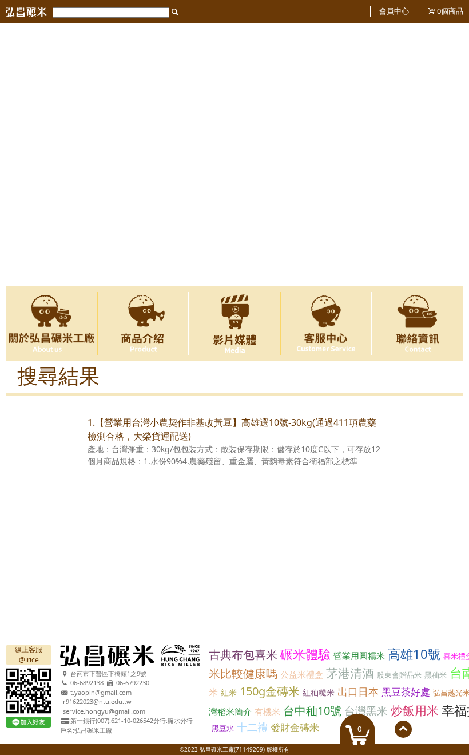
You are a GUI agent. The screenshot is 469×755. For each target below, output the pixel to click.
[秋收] (234, 28)
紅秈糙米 (319, 692)
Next (448, 155)
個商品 (450, 11)
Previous (21, 155)
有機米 (267, 711)
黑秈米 (435, 675)
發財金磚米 (295, 727)
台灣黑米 (366, 710)
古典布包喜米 (243, 654)
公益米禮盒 (301, 674)
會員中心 (394, 11)
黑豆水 (223, 728)
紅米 (229, 692)
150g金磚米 (270, 691)
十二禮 (252, 727)
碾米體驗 (305, 653)
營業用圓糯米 (359, 655)
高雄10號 (414, 653)
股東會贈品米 (399, 675)
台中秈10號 (312, 710)
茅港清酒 (350, 673)
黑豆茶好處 (405, 691)
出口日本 (358, 691)
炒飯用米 (415, 710)
